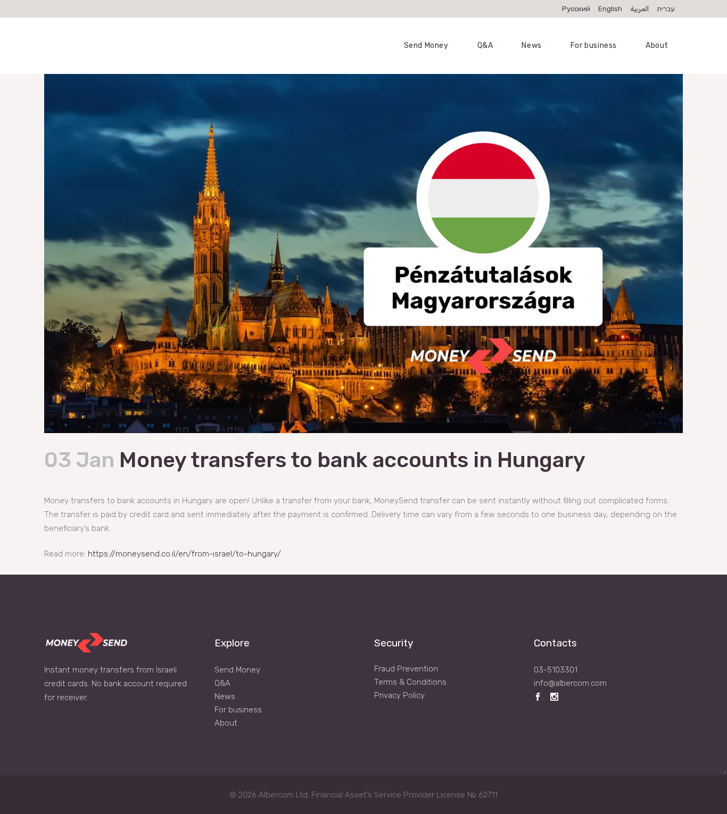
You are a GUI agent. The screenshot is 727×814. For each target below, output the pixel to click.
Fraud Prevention (406, 669)
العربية (639, 9)
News (224, 696)
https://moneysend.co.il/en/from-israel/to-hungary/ (184, 554)
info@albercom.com (570, 683)
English (610, 9)
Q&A (222, 683)
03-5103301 (555, 670)
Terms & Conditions (410, 682)
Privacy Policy (399, 695)
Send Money (237, 670)
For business (238, 710)
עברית (666, 9)
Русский (576, 9)
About (225, 723)
